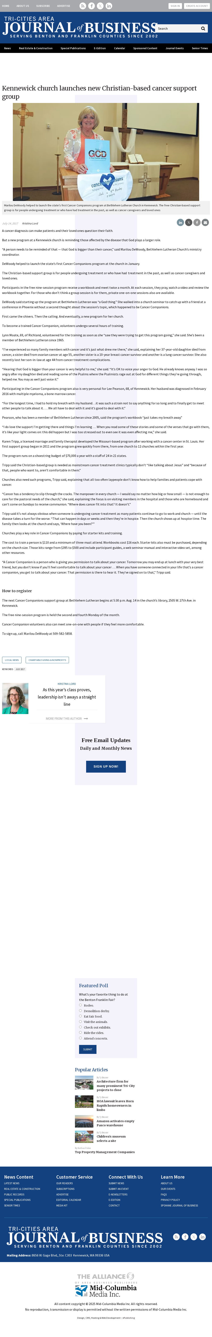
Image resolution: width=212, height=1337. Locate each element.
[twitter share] (188, 222)
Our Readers (64, 1183)
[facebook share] (197, 222)
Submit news (116, 1183)
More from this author (64, 718)
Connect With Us (126, 1177)
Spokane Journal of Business (179, 1205)
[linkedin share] (180, 222)
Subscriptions (65, 1189)
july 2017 (20, 669)
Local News (12, 660)
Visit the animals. (96, 1022)
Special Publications (73, 48)
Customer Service (74, 1177)
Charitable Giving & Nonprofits (47, 660)
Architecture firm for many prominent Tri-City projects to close (116, 1086)
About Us (23, 6)
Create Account (197, 6)
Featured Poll (93, 985)
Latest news (11, 1183)
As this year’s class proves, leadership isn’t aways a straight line (67, 697)
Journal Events (175, 48)
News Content (18, 1177)
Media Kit (61, 1205)
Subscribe (43, 6)
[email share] (205, 222)
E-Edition (100, 48)
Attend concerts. (96, 1038)
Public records (14, 1194)
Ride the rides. (94, 1033)
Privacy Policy (170, 1200)
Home (5, 6)
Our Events (168, 1189)
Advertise (63, 6)
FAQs (164, 1194)
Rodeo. (89, 1005)
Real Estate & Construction (35, 48)
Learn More (173, 1177)
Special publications (17, 1200)
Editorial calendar (68, 1200)
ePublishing (129, 1317)
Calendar (119, 48)
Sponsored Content (145, 48)
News (7, 48)
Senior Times (200, 48)
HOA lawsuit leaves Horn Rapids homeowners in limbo (115, 1105)
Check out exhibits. (97, 1027)
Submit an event (119, 1189)
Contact (114, 1205)
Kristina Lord (30, 223)
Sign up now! (106, 766)
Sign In (175, 6)
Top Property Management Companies (105, 1152)
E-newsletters (118, 1194)
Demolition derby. (97, 1011)
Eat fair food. (93, 1016)
